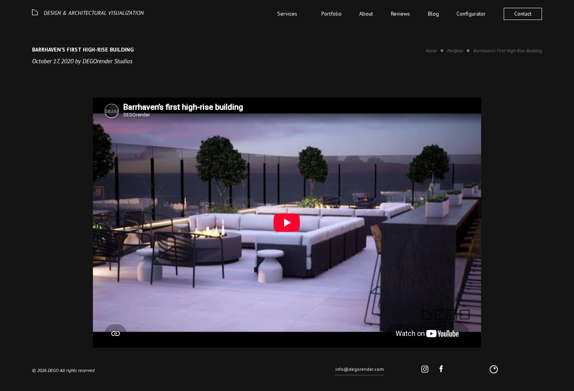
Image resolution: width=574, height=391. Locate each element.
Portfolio (331, 13)
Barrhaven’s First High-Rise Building (507, 51)
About (366, 13)
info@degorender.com (359, 369)
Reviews (400, 13)
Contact (522, 13)
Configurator (471, 13)
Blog (433, 13)
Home (431, 51)
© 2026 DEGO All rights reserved (63, 370)
